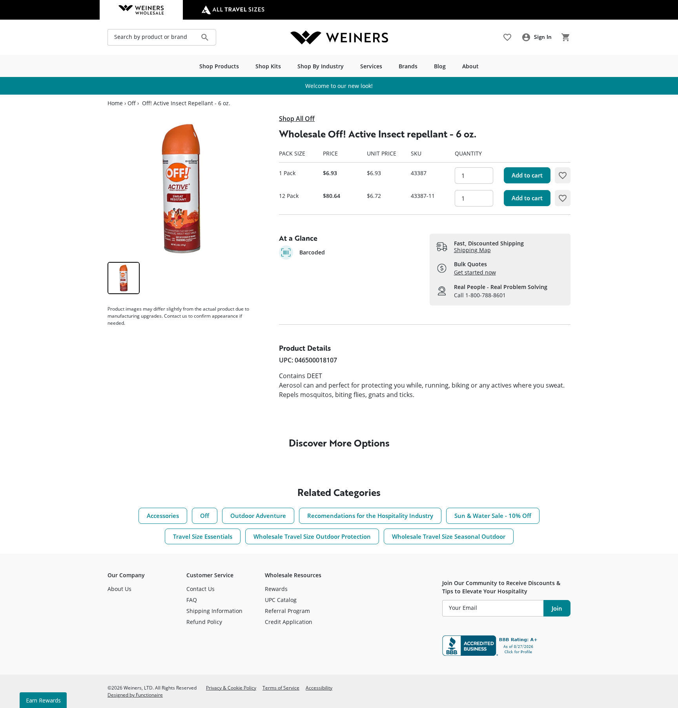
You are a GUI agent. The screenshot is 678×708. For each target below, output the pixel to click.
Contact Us (200, 589)
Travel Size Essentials (202, 536)
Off (132, 103)
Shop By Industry (320, 66)
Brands (408, 66)
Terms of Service (280, 687)
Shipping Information (214, 611)
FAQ (191, 600)
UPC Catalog (281, 600)
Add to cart (527, 175)
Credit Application (288, 622)
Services (371, 66)
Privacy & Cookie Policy (231, 687)
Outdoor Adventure (258, 516)
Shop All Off (297, 118)
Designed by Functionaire (135, 695)
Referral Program (287, 611)
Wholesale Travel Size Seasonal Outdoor (448, 536)
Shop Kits (268, 66)
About (470, 66)
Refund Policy (204, 622)
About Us (119, 589)
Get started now (475, 272)
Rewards (276, 589)
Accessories (163, 516)
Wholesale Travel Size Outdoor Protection (312, 536)
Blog (440, 66)
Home (115, 103)
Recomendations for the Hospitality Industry (370, 516)
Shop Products (219, 66)
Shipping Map (472, 250)
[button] (562, 175)
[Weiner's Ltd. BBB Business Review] (506, 645)
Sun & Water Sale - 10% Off (492, 516)
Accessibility (319, 687)
